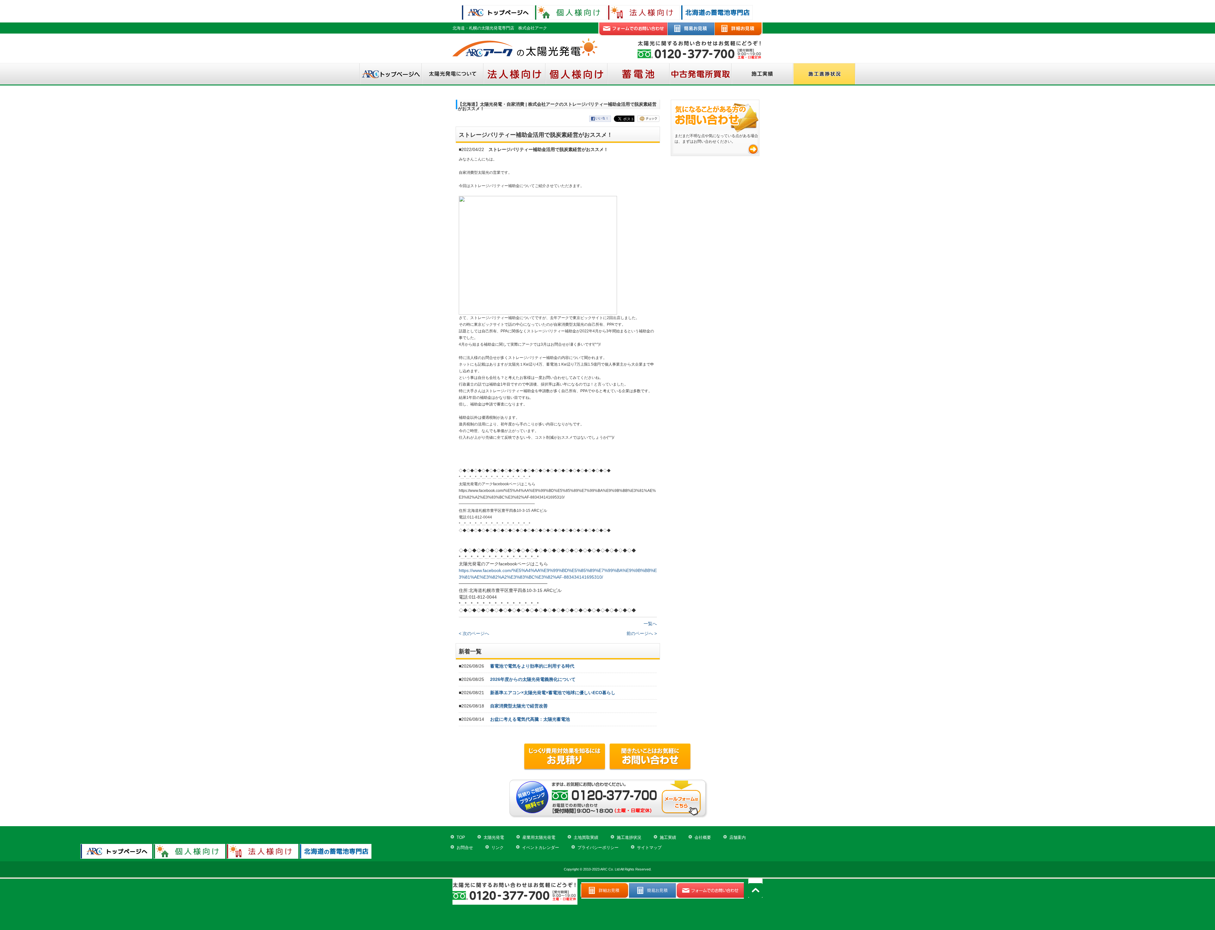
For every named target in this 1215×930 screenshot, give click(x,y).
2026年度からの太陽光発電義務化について (533, 679)
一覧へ (650, 623)
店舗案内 (737, 837)
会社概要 (703, 837)
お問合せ (465, 847)
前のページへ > (641, 633)
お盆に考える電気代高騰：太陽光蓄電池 (530, 719)
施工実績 (668, 837)
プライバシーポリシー (598, 847)
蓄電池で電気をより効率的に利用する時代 (532, 666)
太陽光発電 (493, 837)
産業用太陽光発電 (538, 837)
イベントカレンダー (540, 847)
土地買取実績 (586, 837)
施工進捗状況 (629, 837)
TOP (461, 837)
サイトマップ (649, 847)
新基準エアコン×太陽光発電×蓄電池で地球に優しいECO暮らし (552, 692)
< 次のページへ (474, 633)
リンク (497, 847)
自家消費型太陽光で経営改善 (519, 705)
